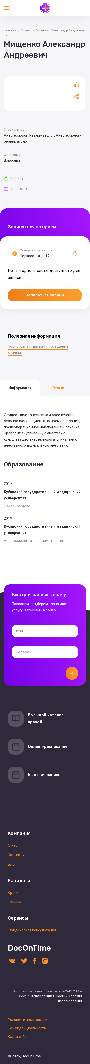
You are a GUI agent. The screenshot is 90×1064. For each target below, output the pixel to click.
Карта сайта (18, 1036)
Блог (12, 864)
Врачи (26, 30)
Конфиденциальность (48, 996)
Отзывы (60, 388)
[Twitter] (24, 960)
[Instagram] (45, 960)
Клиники (15, 902)
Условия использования (29, 1019)
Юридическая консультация (32, 930)
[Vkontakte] (12, 960)
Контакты (16, 855)
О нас (12, 845)
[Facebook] (35, 960)
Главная (10, 30)
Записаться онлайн (45, 295)
